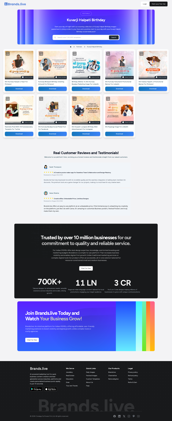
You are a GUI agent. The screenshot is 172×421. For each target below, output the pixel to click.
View (22, 68)
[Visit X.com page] (125, 416)
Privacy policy (133, 372)
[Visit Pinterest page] (134, 416)
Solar (67, 382)
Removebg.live (113, 379)
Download (19, 89)
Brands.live (39, 368)
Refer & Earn (132, 382)
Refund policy (133, 376)
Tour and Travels (72, 386)
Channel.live (112, 376)
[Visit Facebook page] (115, 416)
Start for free (86, 268)
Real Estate (70, 376)
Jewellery (69, 372)
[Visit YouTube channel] (139, 416)
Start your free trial (158, 4)
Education (69, 379)
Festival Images (91, 376)
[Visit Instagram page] (130, 416)
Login (145, 4)
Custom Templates (93, 379)
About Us (89, 382)
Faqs (87, 386)
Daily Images (90, 372)
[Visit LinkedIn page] (120, 416)
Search (113, 37)
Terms (130, 379)
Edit (15, 68)
